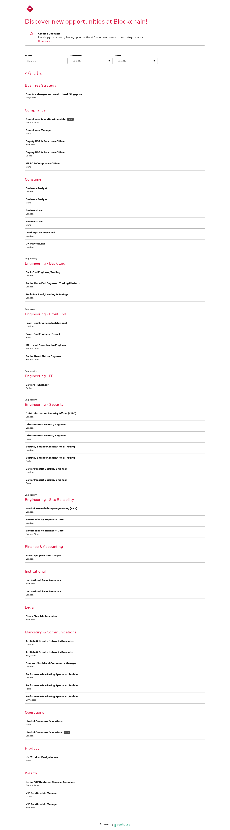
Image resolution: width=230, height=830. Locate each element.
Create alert (45, 41)
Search (28, 55)
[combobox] (72, 61)
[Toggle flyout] (109, 61)
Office (118, 55)
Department (76, 55)
